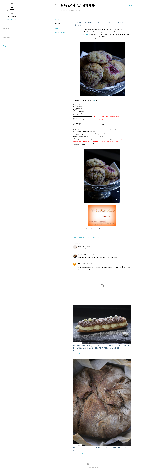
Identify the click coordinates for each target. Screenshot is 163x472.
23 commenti (82, 453)
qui (95, 100)
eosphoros (81, 246)
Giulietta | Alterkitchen (84, 255)
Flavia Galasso (82, 263)
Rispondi (80, 251)
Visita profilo (12, 19)
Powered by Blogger (95, 464)
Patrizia (80, 34)
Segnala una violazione (11, 46)
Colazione (57, 28)
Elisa (86, 34)
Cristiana (12, 16)
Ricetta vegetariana (60, 32)
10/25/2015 (87, 246)
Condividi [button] (57, 19)
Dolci (55, 30)
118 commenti (82, 353)
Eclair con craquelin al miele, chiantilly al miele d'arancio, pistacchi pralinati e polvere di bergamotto (101, 348)
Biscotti (56, 26)
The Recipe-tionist (108, 228)
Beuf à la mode (78, 5)
